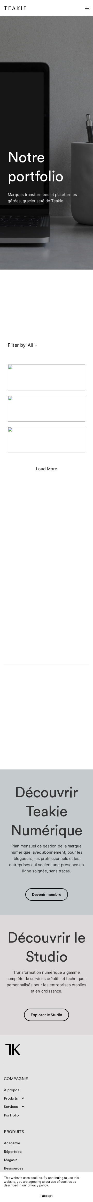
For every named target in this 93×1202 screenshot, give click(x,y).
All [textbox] (30, 345)
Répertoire (13, 1152)
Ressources (13, 1168)
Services (11, 1107)
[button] (46, 894)
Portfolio (11, 1115)
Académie (12, 1143)
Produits (11, 1098)
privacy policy (38, 1185)
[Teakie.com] (15, 8)
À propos (11, 1090)
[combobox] (52, 345)
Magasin (10, 1160)
